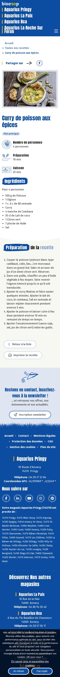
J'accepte (42, 671)
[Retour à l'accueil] (15, 4)
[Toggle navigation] (56, 32)
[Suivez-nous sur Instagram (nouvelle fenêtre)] (40, 498)
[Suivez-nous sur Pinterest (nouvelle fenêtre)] (52, 498)
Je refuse (18, 671)
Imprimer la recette (25, 355)
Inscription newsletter (32, 414)
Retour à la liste (21, 344)
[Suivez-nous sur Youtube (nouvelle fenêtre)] (29, 498)
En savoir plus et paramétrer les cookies (30, 663)
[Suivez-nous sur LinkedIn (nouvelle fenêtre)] (18, 498)
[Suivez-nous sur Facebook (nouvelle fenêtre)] (6, 498)
